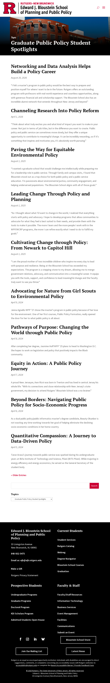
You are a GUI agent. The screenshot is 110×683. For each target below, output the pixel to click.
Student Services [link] (66, 539)
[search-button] (98, 8)
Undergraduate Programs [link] (24, 594)
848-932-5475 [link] (18, 553)
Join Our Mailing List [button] (31, 651)
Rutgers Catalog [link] (65, 546)
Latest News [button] (78, 651)
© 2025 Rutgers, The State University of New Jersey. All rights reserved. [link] (55, 670)
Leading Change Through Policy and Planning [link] (50, 196)
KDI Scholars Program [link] (22, 613)
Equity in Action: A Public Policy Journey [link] (46, 366)
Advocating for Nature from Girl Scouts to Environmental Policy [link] (53, 293)
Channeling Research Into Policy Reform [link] (55, 111)
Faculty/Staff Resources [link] (69, 594)
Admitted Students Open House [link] (28, 619)
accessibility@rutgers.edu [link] (26, 665)
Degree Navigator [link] (66, 558)
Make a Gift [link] (16, 568)
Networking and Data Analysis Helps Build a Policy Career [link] (51, 69)
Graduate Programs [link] (21, 600)
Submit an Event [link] (66, 632)
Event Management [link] (67, 613)
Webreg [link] (61, 552)
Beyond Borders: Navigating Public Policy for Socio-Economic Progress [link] (49, 402)
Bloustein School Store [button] (78, 639)
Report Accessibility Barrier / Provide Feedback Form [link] (72, 665)
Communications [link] (66, 626)
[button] (104, 8)
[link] (37, 8)
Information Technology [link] (70, 600)
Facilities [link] (62, 619)
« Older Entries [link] (18, 475)
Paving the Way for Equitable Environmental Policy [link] (42, 152)
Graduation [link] (63, 571)
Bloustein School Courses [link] (70, 565)
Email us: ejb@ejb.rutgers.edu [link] (26, 560)
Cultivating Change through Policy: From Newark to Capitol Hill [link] (49, 245)
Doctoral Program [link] (20, 607)
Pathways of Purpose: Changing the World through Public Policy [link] (50, 330)
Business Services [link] (66, 607)
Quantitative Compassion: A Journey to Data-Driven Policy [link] (53, 438)
